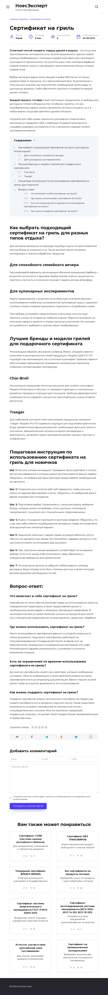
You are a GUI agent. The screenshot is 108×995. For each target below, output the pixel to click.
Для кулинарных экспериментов (42, 159)
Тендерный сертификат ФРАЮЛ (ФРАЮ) (30, 872)
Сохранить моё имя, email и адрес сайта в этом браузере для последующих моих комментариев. (51, 798)
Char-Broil (29, 172)
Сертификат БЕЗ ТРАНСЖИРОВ (77, 838)
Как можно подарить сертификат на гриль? (54, 211)
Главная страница (19, 19)
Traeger (28, 176)
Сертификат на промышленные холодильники (77, 947)
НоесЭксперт (31, 5)
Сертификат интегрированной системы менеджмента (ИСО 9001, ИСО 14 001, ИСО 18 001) (77, 908)
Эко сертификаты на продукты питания (78, 872)
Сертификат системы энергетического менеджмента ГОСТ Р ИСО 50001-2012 (30, 908)
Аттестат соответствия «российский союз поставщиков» (30, 947)
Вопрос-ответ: (26, 189)
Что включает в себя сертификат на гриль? (54, 193)
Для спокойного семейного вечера (43, 155)
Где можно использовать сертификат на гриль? (56, 198)
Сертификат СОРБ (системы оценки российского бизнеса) (30, 838)
